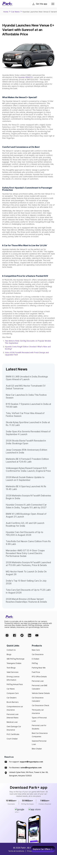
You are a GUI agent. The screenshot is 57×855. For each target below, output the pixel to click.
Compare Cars (13, 693)
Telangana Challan (14, 663)
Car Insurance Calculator (37, 699)
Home (5, 12)
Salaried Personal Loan (39, 742)
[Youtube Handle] (37, 635)
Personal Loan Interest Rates (12, 716)
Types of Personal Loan (39, 719)
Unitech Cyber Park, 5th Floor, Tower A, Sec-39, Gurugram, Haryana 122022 (28, 774)
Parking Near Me (39, 668)
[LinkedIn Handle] (29, 635)
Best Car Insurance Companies (40, 735)
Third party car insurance (38, 711)
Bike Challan (37, 749)
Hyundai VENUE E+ (25, 77)
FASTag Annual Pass (15, 684)
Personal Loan (38, 681)
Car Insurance (37, 654)
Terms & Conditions (16, 851)
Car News (15, 12)
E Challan (35, 659)
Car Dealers (11, 698)
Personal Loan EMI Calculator (39, 687)
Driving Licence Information (13, 678)
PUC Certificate (13, 734)
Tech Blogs (11, 668)
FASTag (35, 663)
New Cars (36, 650)
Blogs (9, 654)
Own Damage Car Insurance (14, 728)
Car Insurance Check (40, 705)
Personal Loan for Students (39, 727)
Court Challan (12, 739)
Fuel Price (36, 672)
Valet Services (12, 672)
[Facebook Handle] (14, 635)
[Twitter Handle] (22, 635)
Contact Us (11, 650)
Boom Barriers (13, 702)
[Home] (7, 4)
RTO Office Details (39, 677)
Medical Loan (12, 722)
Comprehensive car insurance (15, 708)
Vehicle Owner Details (41, 693)
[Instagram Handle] (7, 635)
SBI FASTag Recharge (15, 659)
